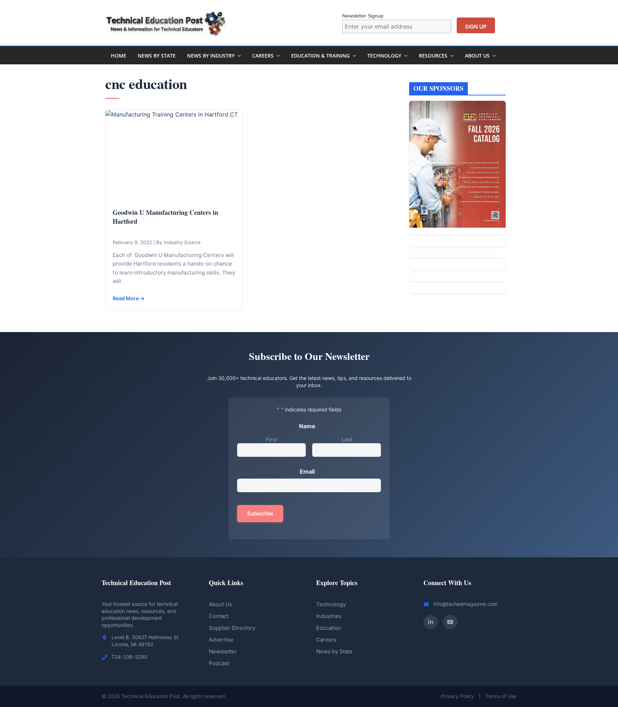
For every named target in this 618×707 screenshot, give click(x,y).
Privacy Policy (457, 696)
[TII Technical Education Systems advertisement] (457, 254)
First (271, 439)
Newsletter (223, 651)
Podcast (219, 663)
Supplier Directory (232, 627)
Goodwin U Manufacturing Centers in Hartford (165, 217)
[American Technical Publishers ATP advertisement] (457, 167)
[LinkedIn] (430, 622)
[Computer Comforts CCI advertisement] (457, 242)
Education (328, 627)
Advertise (221, 639)
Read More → (128, 298)
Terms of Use (501, 696)
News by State (334, 651)
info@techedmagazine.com (465, 604)
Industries (329, 616)
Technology (384, 55)
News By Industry (211, 55)
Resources (433, 55)
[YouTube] (450, 622)
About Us (477, 55)
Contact (219, 616)
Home (118, 55)
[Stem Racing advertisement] (457, 290)
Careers (263, 55)
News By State (157, 55)
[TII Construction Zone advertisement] (457, 266)
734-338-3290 (129, 657)
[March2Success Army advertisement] (457, 278)
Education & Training (320, 55)
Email (309, 471)
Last (347, 439)
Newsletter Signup (362, 16)
